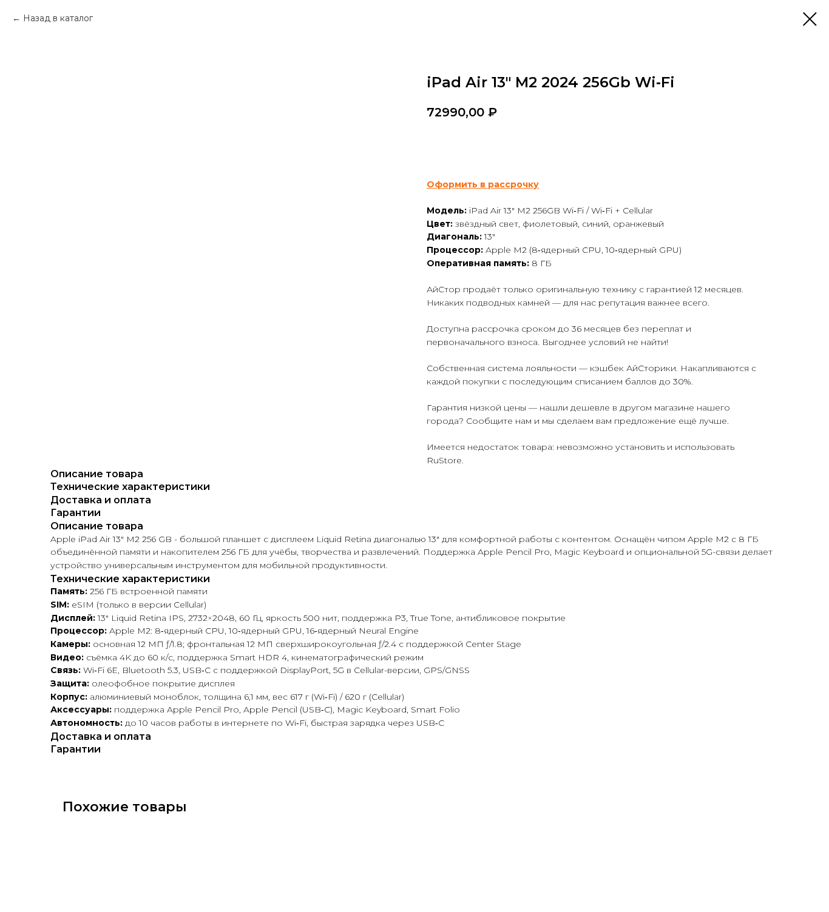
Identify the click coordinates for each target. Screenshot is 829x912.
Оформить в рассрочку (483, 184)
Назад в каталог (58, 18)
